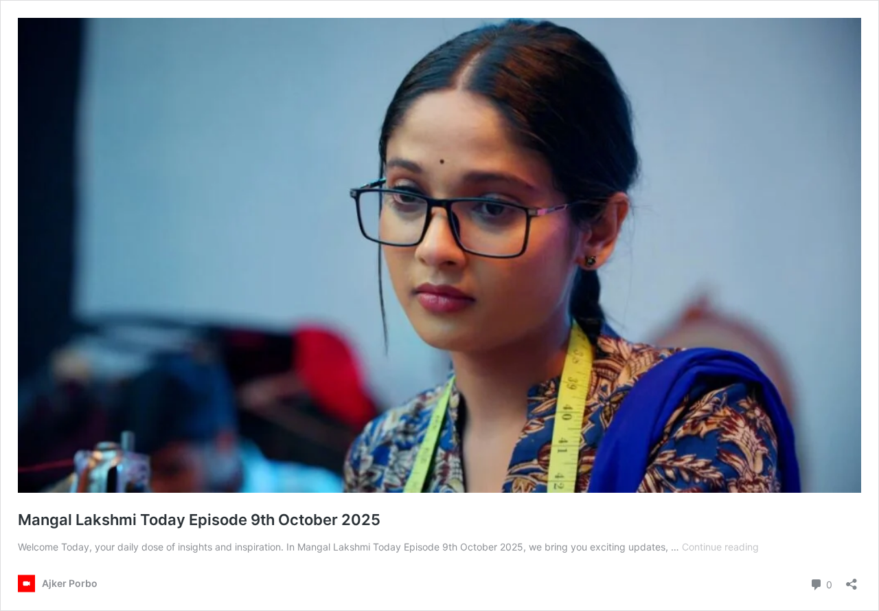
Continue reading (720, 547)
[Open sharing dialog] (851, 579)
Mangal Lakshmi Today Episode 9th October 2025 (199, 520)
